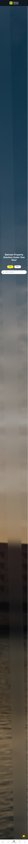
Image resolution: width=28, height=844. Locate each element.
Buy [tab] (10, 266)
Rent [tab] (17, 266)
